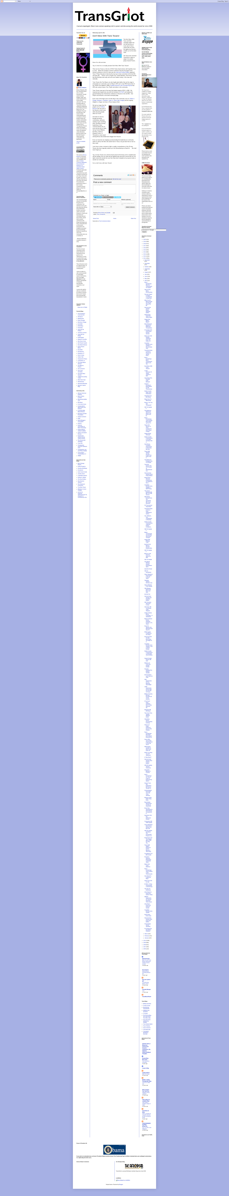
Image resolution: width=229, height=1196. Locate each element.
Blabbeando (81, 318)
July (146, 274)
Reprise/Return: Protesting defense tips (146, 972)
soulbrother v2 (81, 360)
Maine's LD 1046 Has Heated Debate (147, 664)
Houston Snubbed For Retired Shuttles (148, 670)
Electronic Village (82, 322)
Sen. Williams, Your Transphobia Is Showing (148, 517)
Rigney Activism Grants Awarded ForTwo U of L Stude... (148, 621)
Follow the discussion (134, 175)
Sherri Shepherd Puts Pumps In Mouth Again (148, 576)
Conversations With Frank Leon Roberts (82, 407)
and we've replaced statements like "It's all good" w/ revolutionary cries (82, 495)
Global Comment (82, 416)
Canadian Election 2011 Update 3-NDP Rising (148, 486)
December (147, 260)
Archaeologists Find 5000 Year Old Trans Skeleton (148, 793)
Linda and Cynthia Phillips (122, 72)
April (146, 280)
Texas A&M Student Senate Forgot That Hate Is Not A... (147, 454)
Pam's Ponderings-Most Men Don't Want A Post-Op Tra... (148, 735)
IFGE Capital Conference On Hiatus (148, 633)
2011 (144, 258)
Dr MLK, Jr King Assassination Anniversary (148, 885)
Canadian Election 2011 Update (148, 911)
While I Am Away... (146, 1074)
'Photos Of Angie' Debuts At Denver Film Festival (148, 727)
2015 (144, 250)
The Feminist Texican (81, 481)
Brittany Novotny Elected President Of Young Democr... (148, 696)
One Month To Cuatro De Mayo (147, 877)
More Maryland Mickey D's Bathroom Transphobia (148, 325)
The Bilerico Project (81, 366)
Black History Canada (81, 397)
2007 (144, 946)
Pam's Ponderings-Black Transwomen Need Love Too (148, 361)
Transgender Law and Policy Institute (82, 450)
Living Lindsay (146, 1072)
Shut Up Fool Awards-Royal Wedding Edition (147, 310)
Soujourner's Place (82, 359)
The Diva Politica (82, 479)
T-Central (145, 1013)
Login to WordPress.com (108, 197)
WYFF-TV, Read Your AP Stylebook (148, 754)
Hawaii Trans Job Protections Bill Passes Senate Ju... (148, 785)
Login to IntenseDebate (97, 197)
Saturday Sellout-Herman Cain (148, 582)
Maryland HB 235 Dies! (147, 710)
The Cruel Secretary (80, 371)
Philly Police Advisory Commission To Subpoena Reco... (148, 480)
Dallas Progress (82, 466)
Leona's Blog (145, 1068)
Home (114, 218)
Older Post (133, 218)
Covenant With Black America (81, 411)
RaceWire (80, 349)
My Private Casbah (82, 343)
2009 (144, 942)
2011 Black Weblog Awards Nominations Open (148, 564)
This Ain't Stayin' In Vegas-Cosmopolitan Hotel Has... (148, 296)
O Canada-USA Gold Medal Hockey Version (148, 331)
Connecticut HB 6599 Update (148, 822)
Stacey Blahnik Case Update (148, 585)
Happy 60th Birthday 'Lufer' (147, 541)
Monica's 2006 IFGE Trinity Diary (148, 799)
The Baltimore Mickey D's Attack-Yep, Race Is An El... (147, 413)
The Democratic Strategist (82, 441)
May (146, 278)
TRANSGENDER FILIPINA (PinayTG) (146, 1125)
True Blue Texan (82, 487)
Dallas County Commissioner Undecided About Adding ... (148, 653)
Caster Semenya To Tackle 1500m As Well (148, 373)
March (146, 933)
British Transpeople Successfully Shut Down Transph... (148, 535)
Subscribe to (96, 206)
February (147, 935)
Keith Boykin (81, 337)
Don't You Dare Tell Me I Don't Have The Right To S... (148, 639)
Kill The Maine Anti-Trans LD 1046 (148, 676)
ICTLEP (122, 92)
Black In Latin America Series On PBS (147, 555)
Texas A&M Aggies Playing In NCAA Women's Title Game (147, 848)
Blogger (121, 1184)
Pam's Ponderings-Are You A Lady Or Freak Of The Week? (148, 778)
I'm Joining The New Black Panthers (148, 930)
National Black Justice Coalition (82, 430)
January (147, 938)
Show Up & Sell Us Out (148, 881)
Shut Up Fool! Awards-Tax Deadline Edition (148, 598)
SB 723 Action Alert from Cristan (147, 603)
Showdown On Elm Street (148, 396)
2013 (144, 254)
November (147, 263)
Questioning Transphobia (146, 1008)
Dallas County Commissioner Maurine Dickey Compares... (148, 524)
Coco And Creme (82, 404)
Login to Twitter (117, 197)
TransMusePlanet (146, 996)
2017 (144, 245)
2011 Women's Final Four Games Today (148, 893)
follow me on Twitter (82, 307)
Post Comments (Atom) (104, 221)
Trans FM (80, 443)
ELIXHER (80, 324)
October (147, 266)
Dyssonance (145, 969)
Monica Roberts (82, 87)
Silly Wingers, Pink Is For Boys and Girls (147, 590)
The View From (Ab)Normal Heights (146, 1021)
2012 (144, 256)
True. (143, 990)
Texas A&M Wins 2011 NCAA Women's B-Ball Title (148, 826)
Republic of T (81, 353)
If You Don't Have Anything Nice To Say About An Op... (148, 704)
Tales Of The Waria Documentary (148, 291)
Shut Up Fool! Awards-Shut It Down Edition (148, 761)
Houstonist (80, 470)
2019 (144, 241)
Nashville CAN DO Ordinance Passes (148, 817)
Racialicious (81, 351)
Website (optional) (126, 199)
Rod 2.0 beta (81, 355)
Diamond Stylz (146, 958)
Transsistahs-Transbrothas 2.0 (82, 453)
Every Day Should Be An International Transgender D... (148, 810)
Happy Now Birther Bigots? (147, 321)
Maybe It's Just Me (82, 339)
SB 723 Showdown (147, 571)
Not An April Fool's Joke (147, 915)
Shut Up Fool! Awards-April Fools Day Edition (148, 919)
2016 (144, 247)
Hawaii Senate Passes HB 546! (148, 660)
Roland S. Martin (82, 477)
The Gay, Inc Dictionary (147, 889)
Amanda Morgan (146, 989)
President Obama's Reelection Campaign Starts (147, 859)
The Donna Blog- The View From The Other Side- (147, 1017)
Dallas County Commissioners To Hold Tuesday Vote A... (148, 439)
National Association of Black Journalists (82, 426)
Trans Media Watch (148, 1024)
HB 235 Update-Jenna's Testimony (148, 766)
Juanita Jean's (81, 473)
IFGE (79, 418)
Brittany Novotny (147, 1003)
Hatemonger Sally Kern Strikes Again (148, 316)
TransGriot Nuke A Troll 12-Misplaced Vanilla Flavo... (148, 353)
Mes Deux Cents (82, 341)
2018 (144, 243)
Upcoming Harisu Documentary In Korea (148, 720)
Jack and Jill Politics (81, 330)
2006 (144, 948)
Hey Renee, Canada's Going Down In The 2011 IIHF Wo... (148, 447)
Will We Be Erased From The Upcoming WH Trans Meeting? (148, 500)
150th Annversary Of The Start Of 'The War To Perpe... (148, 689)
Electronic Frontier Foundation (82, 414)
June (146, 276)
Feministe (80, 327)
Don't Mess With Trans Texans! (148, 367)
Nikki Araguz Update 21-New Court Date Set (147, 748)
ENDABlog (80, 325)
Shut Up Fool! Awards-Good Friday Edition (148, 474)
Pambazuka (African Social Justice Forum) (81, 437)
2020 (144, 239)
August (146, 272)
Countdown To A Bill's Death (148, 854)
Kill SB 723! (147, 594)
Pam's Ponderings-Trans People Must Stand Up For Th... (148, 420)
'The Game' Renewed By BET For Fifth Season (148, 492)
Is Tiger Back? (147, 757)
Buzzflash (80, 402)
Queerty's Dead (148, 569)
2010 (144, 940)
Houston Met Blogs (82, 468)
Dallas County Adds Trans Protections (147, 392)
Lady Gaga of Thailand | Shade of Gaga (146, 1104)
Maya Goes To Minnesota (147, 400)
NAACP (80, 423)
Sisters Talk (80, 357)
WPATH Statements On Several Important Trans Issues (148, 899)
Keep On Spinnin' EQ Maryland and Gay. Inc (148, 627)
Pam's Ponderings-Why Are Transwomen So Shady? (148, 285)
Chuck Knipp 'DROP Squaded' (147, 925)
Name (94, 199)
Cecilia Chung (146, 1005)
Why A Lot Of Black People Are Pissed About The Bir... (148, 303)
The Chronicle (81, 368)
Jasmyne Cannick (82, 332)
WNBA (79, 455)
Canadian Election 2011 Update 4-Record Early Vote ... (148, 345)
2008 (144, 944)
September (147, 269)
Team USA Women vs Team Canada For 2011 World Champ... (148, 428)
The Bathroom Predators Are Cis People (148, 461)
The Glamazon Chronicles (81, 484)
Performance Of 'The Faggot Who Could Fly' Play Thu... (148, 840)
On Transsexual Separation (148, 506)
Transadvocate (146, 1029)
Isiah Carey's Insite (82, 472)
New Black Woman (82, 345)
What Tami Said (81, 379)
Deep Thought (81, 320)
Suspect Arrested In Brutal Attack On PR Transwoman (148, 386)
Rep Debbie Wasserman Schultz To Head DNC (148, 804)
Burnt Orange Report (81, 464)
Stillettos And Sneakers (146, 1011)
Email (108, 199)
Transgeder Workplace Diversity (146, 1033)
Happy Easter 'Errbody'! (147, 434)
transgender (102, 214)
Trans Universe (147, 1027)
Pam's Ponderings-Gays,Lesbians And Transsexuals (148, 871)
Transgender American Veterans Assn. (82, 446)
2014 (144, 252)
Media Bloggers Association (82, 421)
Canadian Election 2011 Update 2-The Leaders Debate (148, 646)
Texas (98, 214)
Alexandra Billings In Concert (147, 771)
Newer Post (96, 218)
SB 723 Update (148, 559)
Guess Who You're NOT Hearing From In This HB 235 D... (148, 742)
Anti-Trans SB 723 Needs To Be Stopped (147, 608)
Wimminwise (81, 381)
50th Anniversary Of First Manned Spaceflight (148, 682)
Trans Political (146, 1026)
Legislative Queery (82, 475)
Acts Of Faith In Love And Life (81, 314)
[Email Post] (113, 212)
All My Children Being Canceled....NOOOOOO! (148, 614)
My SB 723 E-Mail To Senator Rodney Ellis (148, 546)
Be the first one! (117, 179)
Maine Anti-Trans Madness (147, 865)
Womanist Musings (82, 383)
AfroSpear (80, 316)
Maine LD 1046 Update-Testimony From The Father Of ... (148, 338)
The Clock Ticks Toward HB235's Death (148, 715)
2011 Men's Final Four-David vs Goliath (147, 905)
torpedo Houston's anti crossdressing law (121, 85)
